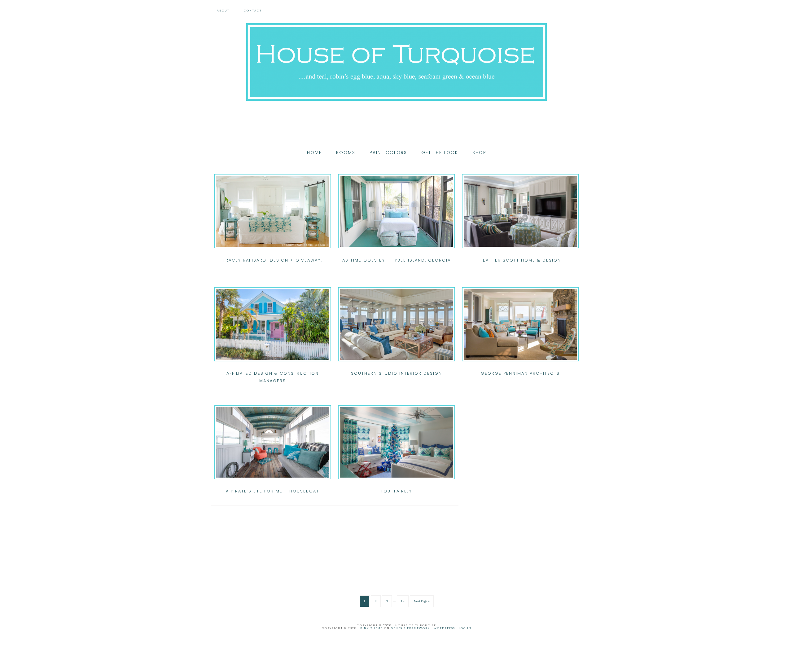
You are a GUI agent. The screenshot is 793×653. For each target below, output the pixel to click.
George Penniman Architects (520, 373)
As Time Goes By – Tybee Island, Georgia (396, 260)
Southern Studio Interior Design (396, 373)
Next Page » (422, 601)
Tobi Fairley (396, 491)
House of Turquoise (396, 62)
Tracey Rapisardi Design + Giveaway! (272, 260)
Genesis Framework (410, 628)
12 (403, 601)
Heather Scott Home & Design (520, 260)
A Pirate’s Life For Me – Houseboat (272, 491)
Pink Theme (371, 628)
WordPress (444, 628)
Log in (465, 628)
